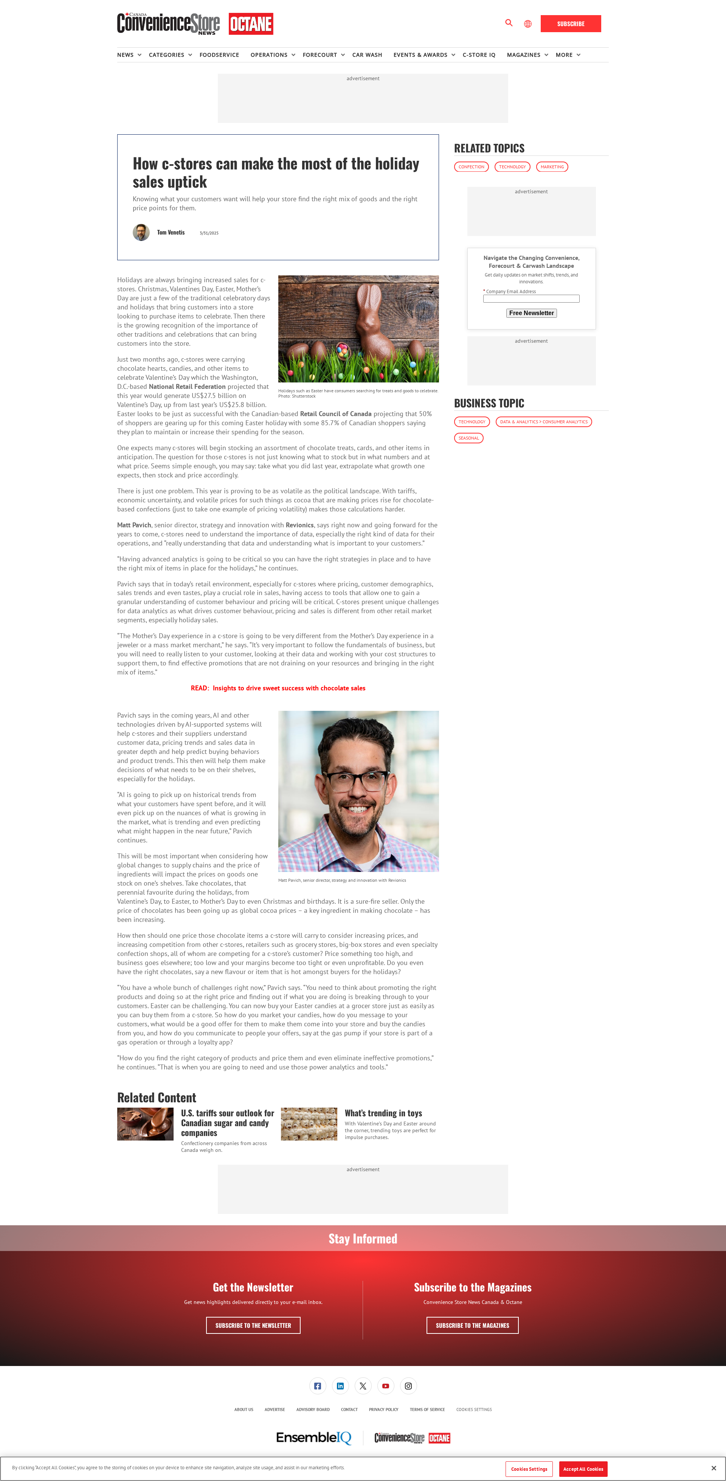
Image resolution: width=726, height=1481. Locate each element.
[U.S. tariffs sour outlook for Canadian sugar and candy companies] (145, 1124)
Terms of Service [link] (427, 1409)
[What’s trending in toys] (309, 1124)
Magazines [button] (524, 54)
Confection (471, 166)
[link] (317, 1385)
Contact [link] (349, 1409)
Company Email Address (509, 291)
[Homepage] (195, 23)
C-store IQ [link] (479, 54)
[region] (363, 1468)
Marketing (552, 166)
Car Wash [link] (367, 54)
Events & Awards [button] (421, 54)
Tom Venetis (171, 232)
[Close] (714, 1468)
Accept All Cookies (583, 1469)
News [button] (125, 54)
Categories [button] (167, 54)
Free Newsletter (531, 313)
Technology (512, 166)
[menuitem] (133, 55)
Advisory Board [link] (313, 1409)
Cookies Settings (474, 1410)
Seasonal (469, 438)
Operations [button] (269, 54)
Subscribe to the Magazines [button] (472, 1325)
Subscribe (571, 23)
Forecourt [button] (320, 54)
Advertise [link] (275, 1409)
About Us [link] (243, 1409)
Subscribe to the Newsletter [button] (253, 1325)
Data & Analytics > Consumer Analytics (544, 421)
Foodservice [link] (219, 54)
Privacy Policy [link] (384, 1409)
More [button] (564, 54)
